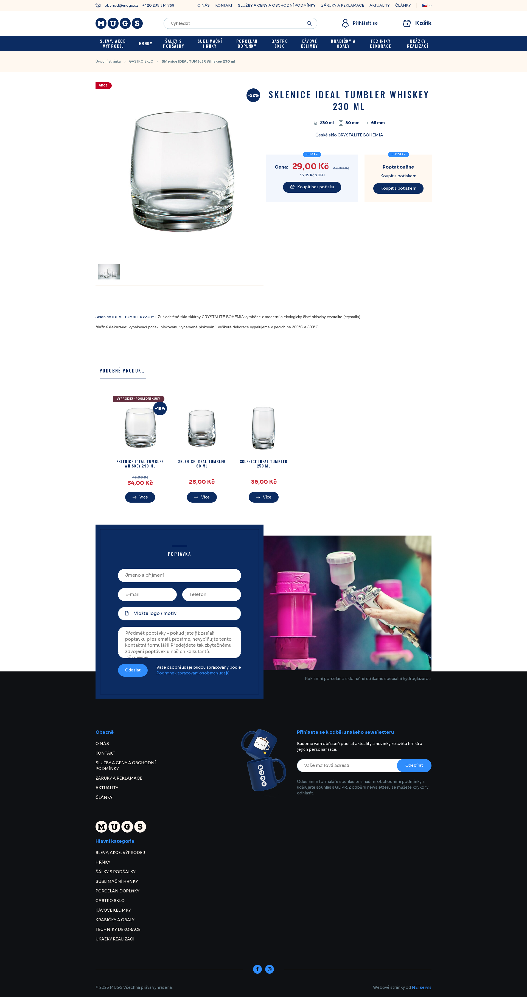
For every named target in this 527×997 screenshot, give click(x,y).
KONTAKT (223, 5)
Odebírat (414, 765)
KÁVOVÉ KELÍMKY (113, 910)
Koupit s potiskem (398, 188)
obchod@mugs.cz (121, 5)
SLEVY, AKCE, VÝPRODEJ (120, 852)
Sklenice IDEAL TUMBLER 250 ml (264, 464)
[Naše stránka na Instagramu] (269, 969)
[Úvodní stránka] (119, 23)
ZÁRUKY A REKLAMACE (342, 5)
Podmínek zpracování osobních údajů (192, 673)
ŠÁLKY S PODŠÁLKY (116, 871)
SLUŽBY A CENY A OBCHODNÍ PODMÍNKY (277, 5)
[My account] (309, 23)
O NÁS (203, 5)
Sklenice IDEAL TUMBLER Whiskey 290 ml (140, 464)
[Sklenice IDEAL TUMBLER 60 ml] (202, 428)
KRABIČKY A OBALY (115, 919)
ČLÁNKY (403, 5)
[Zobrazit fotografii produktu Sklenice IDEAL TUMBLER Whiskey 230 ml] (178, 251)
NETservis (421, 987)
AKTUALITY (379, 5)
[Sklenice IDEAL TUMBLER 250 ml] (263, 428)
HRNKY (103, 862)
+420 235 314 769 (158, 5)
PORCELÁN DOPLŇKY (117, 891)
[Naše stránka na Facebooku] (257, 969)
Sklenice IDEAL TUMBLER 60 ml (202, 464)
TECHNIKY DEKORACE (118, 929)
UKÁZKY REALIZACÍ (115, 939)
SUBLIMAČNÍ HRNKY (117, 881)
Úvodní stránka (108, 61)
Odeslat (133, 670)
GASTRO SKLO (141, 61)
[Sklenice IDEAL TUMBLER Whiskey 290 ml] (140, 428)
